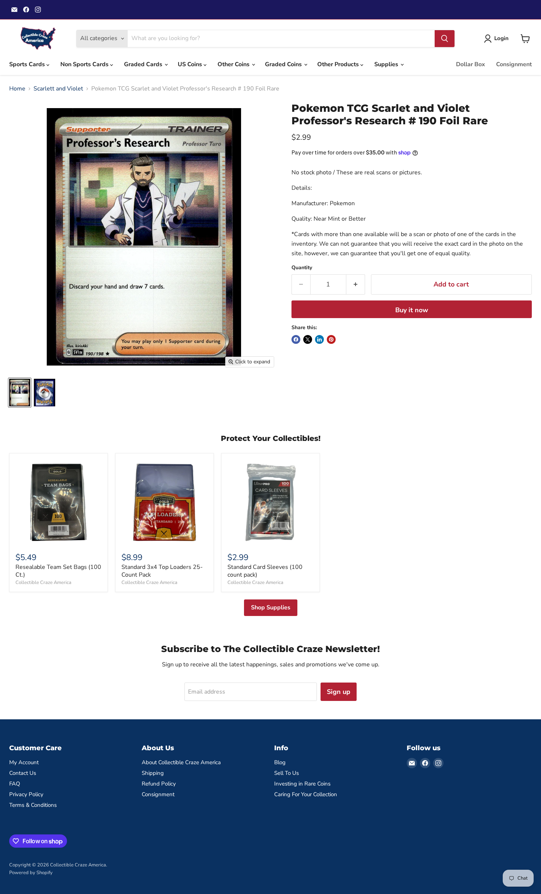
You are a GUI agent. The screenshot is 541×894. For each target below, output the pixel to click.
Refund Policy (159, 783)
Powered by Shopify (31, 872)
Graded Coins (284, 64)
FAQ (14, 783)
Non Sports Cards (85, 64)
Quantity (301, 268)
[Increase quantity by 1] (355, 284)
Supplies (387, 64)
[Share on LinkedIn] (319, 339)
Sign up (338, 691)
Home (17, 88)
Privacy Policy (26, 794)
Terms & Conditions (33, 805)
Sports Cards (27, 64)
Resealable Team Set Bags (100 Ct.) (58, 571)
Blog (280, 762)
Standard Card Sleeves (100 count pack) (265, 571)
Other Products (338, 64)
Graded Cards (144, 64)
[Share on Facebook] (295, 339)
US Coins (191, 64)
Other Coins (234, 64)
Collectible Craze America (43, 582)
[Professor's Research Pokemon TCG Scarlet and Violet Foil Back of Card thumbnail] (44, 392)
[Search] (445, 38)
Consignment (514, 64)
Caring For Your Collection (305, 794)
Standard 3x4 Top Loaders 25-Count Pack (162, 571)
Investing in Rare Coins (302, 783)
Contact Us (22, 773)
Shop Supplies (270, 607)
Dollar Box (470, 64)
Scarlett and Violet (58, 88)
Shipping (153, 773)
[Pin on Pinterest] (331, 339)
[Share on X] (307, 339)
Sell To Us (286, 773)
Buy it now (411, 310)
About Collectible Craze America (181, 762)
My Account (24, 762)
